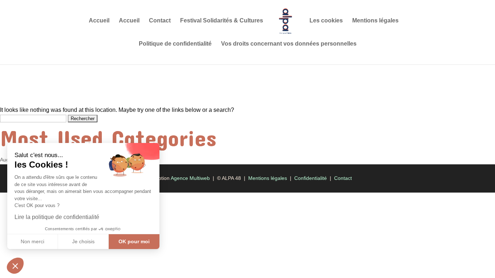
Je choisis (83, 241)
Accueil (99, 21)
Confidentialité (310, 178)
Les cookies (326, 21)
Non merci (32, 241)
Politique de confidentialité (175, 44)
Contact (160, 21)
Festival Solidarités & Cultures (221, 21)
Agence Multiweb (190, 178)
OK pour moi (134, 241)
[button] (15, 265)
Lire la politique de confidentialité (56, 217)
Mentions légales (375, 21)
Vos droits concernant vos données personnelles (289, 44)
